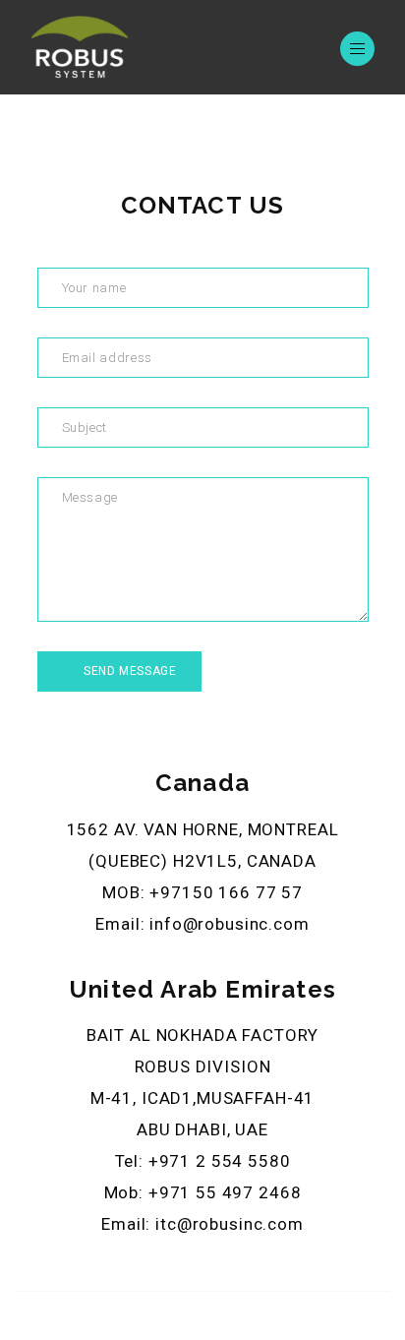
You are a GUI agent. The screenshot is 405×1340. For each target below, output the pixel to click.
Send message (130, 671)
